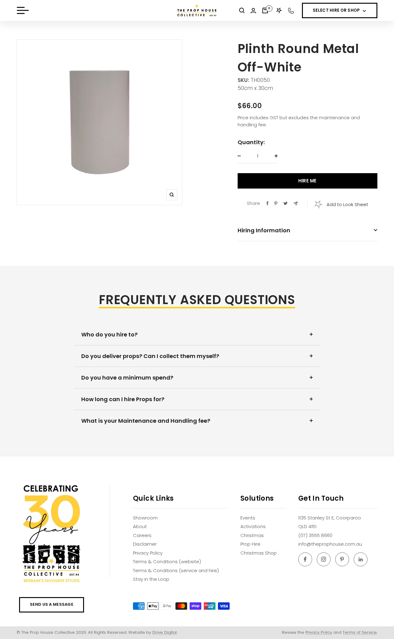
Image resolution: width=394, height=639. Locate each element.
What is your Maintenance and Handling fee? (145, 421)
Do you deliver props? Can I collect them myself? (150, 356)
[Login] (253, 10)
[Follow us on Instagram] (324, 559)
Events (247, 518)
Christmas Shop (258, 553)
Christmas (252, 535)
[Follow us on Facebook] (305, 559)
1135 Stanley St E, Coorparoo (329, 518)
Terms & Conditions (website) (167, 561)
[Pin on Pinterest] (275, 203)
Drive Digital (164, 632)
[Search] (242, 10)
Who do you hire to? (109, 334)
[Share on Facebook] (267, 203)
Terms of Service (360, 632)
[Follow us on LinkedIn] (361, 559)
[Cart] (265, 10)
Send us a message (51, 604)
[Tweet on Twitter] (285, 203)
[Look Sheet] (279, 10)
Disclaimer (145, 544)
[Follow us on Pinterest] (342, 559)
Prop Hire (250, 544)
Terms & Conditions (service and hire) (176, 570)
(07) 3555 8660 (315, 535)
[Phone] (291, 11)
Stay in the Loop (151, 579)
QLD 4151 (307, 526)
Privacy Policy (148, 553)
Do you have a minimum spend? (127, 377)
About (140, 526)
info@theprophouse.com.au (330, 544)
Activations (253, 526)
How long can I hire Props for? (122, 399)
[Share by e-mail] (296, 203)
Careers (142, 535)
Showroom (145, 518)
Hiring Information (264, 230)
